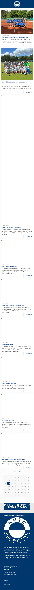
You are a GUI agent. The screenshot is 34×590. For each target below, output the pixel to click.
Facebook (23, 507)
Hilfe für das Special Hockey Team (9, 383)
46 (21, 492)
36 (15, 489)
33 (5, 489)
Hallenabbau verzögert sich (8, 420)
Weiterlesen (29, 45)
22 (21, 483)
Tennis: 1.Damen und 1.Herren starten (9, 266)
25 (5, 486)
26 (9, 486)
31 (25, 486)
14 (21, 480)
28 (15, 486)
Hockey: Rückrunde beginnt (7, 344)
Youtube (22, 505)
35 (12, 489)
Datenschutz (7, 584)
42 (9, 492)
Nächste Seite (16, 499)
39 (25, 489)
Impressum (7, 582)
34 (9, 489)
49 (15, 495)
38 (21, 489)
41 (5, 492)
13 (18, 480)
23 (25, 483)
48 (28, 492)
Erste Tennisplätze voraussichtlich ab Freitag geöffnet (14, 459)
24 (28, 483)
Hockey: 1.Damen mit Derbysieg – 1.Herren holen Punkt (13, 305)
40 (28, 489)
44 (15, 492)
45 (18, 492)
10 (9, 480)
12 (15, 480)
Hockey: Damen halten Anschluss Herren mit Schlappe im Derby (15, 83)
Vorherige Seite (17, 471)
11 (12, 480)
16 (28, 480)
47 (25, 492)
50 (18, 495)
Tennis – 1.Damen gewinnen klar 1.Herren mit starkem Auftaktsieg (15, 37)
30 (21, 486)
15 (25, 480)
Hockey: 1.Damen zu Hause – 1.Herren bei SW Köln (11, 227)
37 (18, 489)
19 (12, 483)
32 (28, 486)
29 (18, 486)
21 (18, 483)
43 (12, 492)
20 (15, 483)
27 (12, 486)
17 (5, 483)
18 (9, 483)
